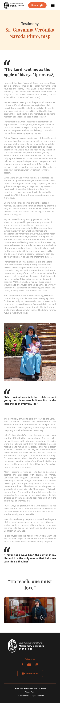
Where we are (32, 673)
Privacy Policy (30, 692)
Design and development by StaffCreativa (30, 689)
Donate (35, 5)
